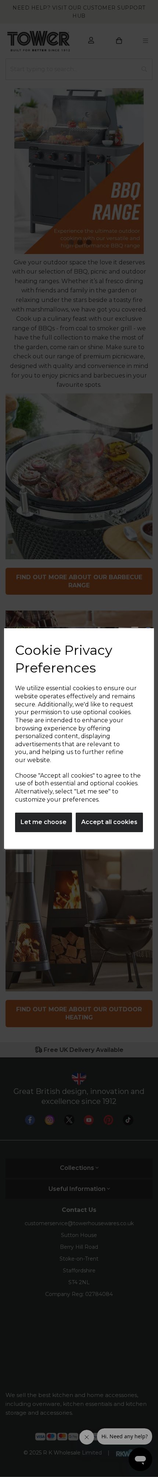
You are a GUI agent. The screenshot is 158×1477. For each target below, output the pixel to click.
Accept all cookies (109, 822)
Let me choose (44, 822)
